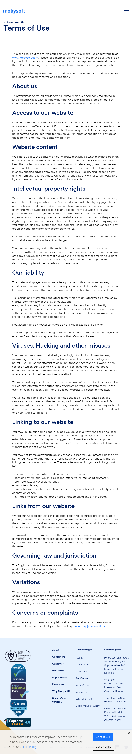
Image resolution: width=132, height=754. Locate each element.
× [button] (129, 733)
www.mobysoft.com (25, 57)
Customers (58, 664)
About (55, 650)
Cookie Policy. (28, 747)
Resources (58, 684)
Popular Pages (84, 650)
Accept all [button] (103, 737)
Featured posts (112, 650)
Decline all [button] (103, 746)
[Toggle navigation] (126, 11)
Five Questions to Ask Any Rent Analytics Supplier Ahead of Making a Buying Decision (116, 665)
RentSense (58, 671)
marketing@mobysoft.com (90, 626)
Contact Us (58, 657)
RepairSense (59, 677)
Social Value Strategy (88, 706)
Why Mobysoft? (61, 691)
